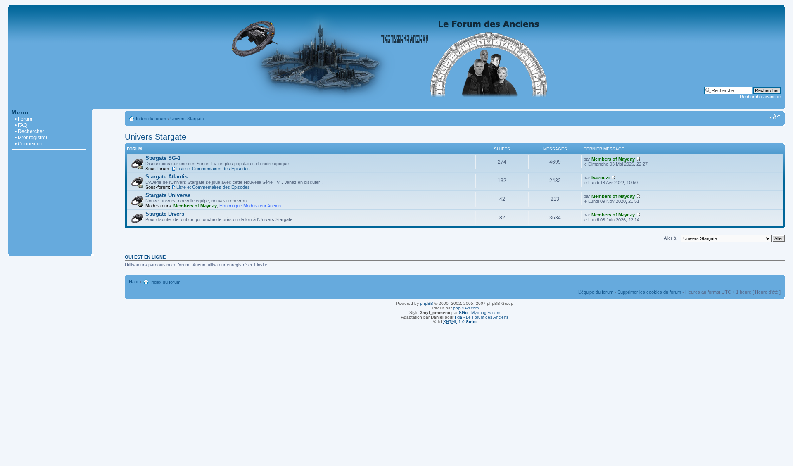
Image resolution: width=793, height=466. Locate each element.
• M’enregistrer (31, 137)
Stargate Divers (164, 214)
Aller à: (670, 237)
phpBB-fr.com (466, 308)
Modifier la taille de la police (775, 117)
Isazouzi (600, 177)
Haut (133, 281)
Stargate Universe (167, 195)
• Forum (23, 119)
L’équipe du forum (595, 292)
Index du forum (151, 118)
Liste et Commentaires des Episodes (213, 168)
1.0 (460, 321)
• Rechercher (29, 131)
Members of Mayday (613, 159)
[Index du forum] (396, 105)
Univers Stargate (187, 118)
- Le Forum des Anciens (481, 317)
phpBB (426, 303)
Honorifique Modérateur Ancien (250, 205)
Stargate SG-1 (162, 158)
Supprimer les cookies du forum (649, 292)
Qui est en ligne (145, 256)
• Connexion (29, 144)
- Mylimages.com (479, 312)
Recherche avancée (760, 96)
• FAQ (21, 125)
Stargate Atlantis (166, 177)
